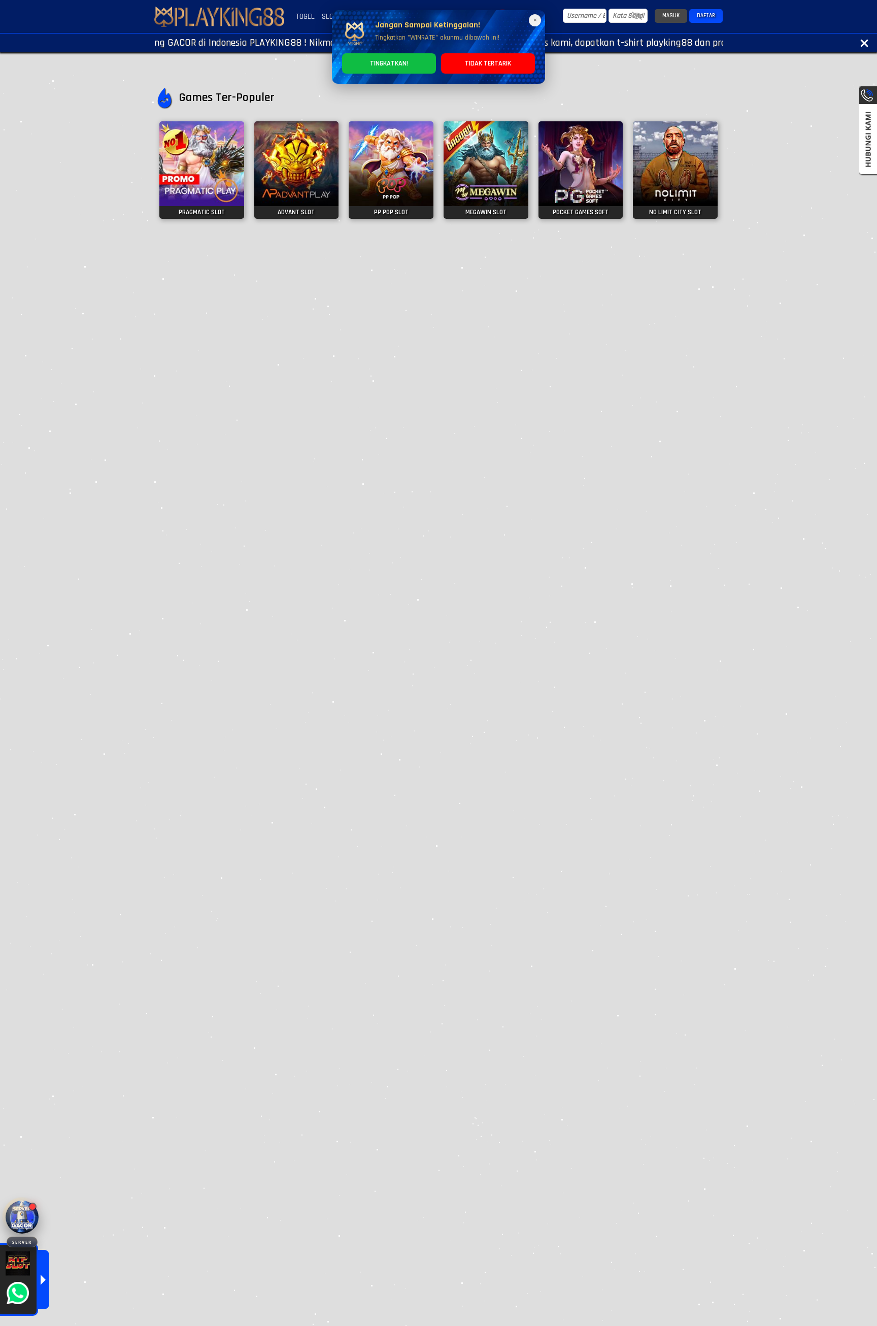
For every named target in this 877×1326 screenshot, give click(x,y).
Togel (305, 16)
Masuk (671, 15)
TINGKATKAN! (389, 63)
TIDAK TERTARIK (488, 63)
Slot (330, 16)
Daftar (706, 15)
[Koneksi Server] (22, 1217)
